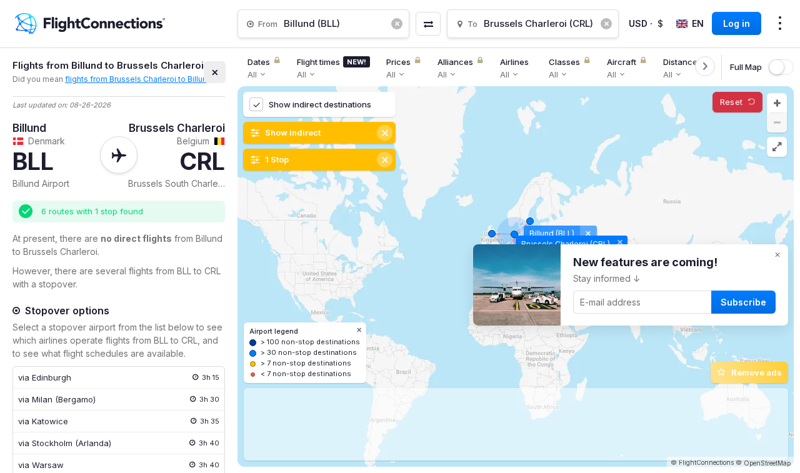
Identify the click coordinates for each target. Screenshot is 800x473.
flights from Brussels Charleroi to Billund (138, 79)
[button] (777, 103)
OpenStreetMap (767, 463)
